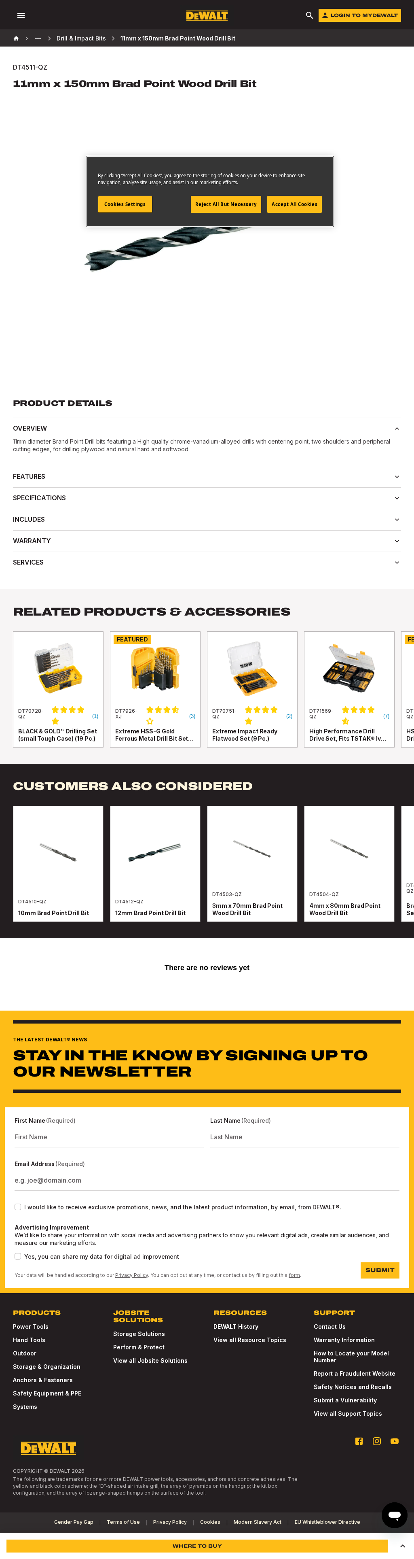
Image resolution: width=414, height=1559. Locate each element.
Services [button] (28, 562)
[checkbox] (18, 1207)
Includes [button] (29, 519)
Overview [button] (30, 428)
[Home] (16, 38)
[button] (403, 1546)
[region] (207, 697)
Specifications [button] (39, 498)
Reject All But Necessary (226, 204)
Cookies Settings (125, 204)
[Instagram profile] (376, 1441)
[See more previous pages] (38, 38)
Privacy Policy (131, 1275)
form (294, 1275)
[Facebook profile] (359, 1441)
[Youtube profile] (394, 1441)
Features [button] (29, 476)
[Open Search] (310, 15)
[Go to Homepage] (207, 15)
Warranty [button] (32, 541)
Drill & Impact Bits (81, 38)
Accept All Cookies (294, 204)
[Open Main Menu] (21, 15)
